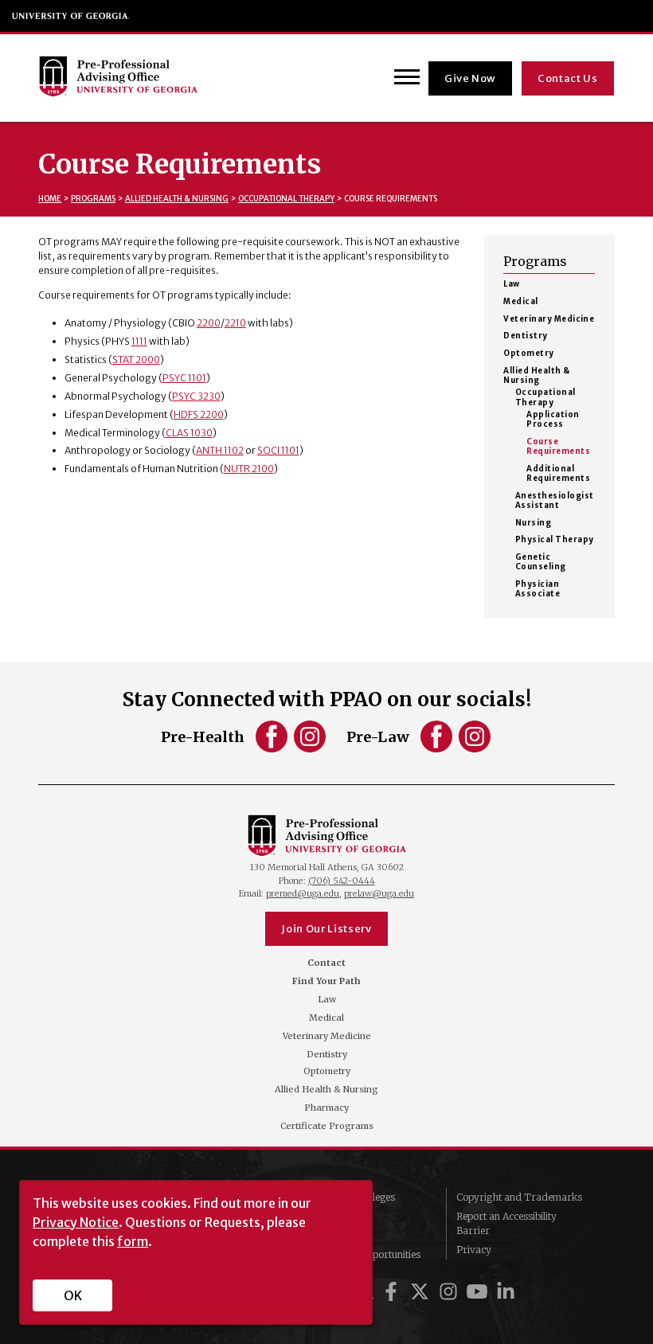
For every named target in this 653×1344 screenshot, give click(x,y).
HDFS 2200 (199, 414)
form (132, 1241)
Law (511, 284)
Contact (326, 963)
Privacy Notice (76, 1222)
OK (73, 1295)
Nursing (533, 523)
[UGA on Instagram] (450, 1292)
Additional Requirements (558, 473)
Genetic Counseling (540, 562)
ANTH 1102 (220, 450)
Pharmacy (326, 1108)
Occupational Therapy (286, 198)
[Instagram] (309, 745)
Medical (520, 302)
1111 (139, 341)
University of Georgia (71, 16)
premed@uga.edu (302, 893)
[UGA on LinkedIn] (506, 1292)
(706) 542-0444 (341, 880)
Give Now (470, 78)
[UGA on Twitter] (422, 1292)
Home (49, 198)
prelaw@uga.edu (379, 893)
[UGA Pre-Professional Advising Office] (117, 78)
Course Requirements (558, 446)
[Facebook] (273, 745)
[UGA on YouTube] (479, 1292)
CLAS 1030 (189, 433)
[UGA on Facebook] (393, 1292)
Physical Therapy (554, 540)
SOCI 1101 (278, 450)
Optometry (528, 353)
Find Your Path (326, 981)
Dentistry (525, 336)
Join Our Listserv (326, 929)
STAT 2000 (136, 359)
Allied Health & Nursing (177, 198)
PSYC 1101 (184, 378)
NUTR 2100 (249, 469)
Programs (93, 198)
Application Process (552, 419)
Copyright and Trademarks (519, 1197)
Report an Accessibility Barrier (506, 1223)
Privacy (473, 1250)
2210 (235, 323)
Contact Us (568, 78)
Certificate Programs (326, 1126)
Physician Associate (537, 589)
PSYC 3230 (196, 396)
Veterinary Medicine (548, 319)
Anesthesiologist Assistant (554, 500)
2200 (209, 323)
